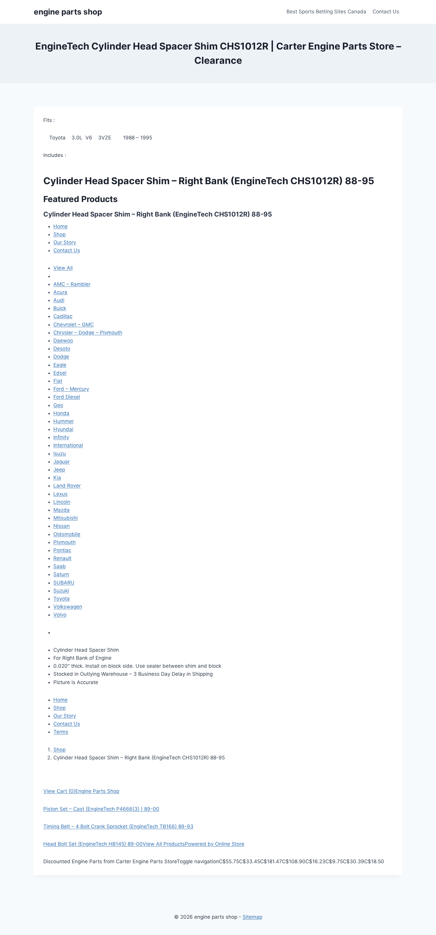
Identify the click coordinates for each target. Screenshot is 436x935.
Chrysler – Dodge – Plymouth (87, 332)
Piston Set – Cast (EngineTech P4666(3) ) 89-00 (101, 809)
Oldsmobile (66, 534)
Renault (62, 558)
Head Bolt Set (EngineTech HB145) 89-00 (93, 844)
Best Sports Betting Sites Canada (326, 12)
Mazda (61, 510)
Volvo (59, 615)
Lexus (60, 494)
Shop (59, 234)
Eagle (59, 365)
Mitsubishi (65, 518)
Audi (58, 300)
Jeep (59, 470)
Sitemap (252, 917)
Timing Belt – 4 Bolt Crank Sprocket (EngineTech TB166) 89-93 (118, 826)
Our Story (64, 242)
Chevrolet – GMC (73, 324)
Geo (58, 405)
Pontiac (62, 550)
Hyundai (63, 429)
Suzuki (61, 591)
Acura (60, 292)
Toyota (61, 599)
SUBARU (63, 583)
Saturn (61, 574)
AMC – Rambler (71, 284)
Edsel (59, 373)
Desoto (61, 349)
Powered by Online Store (214, 844)
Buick (59, 308)
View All (63, 268)
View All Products (164, 844)
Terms (60, 732)
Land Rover (67, 486)
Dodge (61, 357)
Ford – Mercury (71, 389)
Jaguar (61, 462)
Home (60, 226)
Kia (57, 478)
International (68, 445)
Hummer (63, 421)
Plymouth (64, 542)
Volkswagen (67, 607)
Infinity (61, 437)
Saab (59, 566)
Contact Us (386, 12)
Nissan (61, 526)
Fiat (57, 381)
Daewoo (63, 341)
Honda (61, 413)
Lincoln (61, 502)
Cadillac (62, 316)
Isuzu (59, 454)
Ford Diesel (66, 397)
